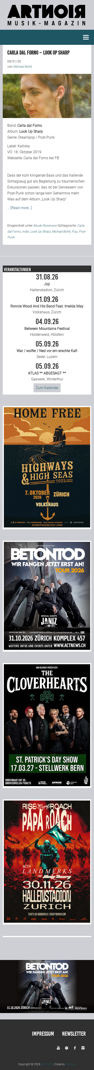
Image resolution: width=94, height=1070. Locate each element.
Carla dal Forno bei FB (41, 158)
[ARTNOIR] (47, 26)
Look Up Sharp (40, 231)
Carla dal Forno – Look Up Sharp (38, 53)
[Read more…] (21, 208)
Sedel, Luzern (47, 349)
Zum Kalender (47, 388)
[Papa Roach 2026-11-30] (47, 921)
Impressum (43, 1033)
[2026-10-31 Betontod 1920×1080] (47, 1012)
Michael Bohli (61, 231)
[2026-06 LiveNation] (47, 526)
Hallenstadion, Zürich (47, 282)
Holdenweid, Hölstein (47, 327)
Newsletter (74, 1033)
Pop (74, 231)
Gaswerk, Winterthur (47, 372)
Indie (25, 231)
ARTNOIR (47, 1064)
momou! (70, 1064)
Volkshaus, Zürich (47, 305)
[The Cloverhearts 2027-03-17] (47, 785)
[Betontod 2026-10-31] (47, 648)
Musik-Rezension (45, 225)
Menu (86, 37)
